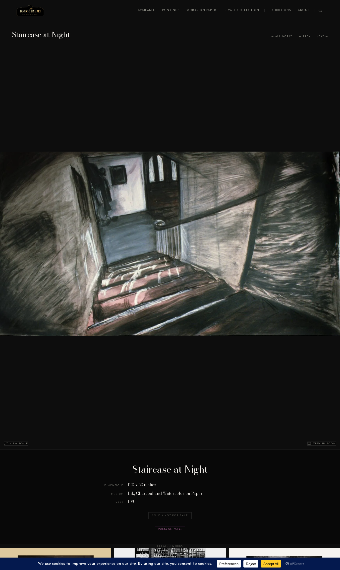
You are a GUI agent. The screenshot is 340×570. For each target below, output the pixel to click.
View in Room (324, 444)
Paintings (171, 10)
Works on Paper (201, 10)
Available (146, 10)
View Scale (19, 444)
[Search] (320, 10)
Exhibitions (280, 10)
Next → (322, 36)
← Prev (305, 36)
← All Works (282, 36)
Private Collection (241, 10)
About (303, 10)
